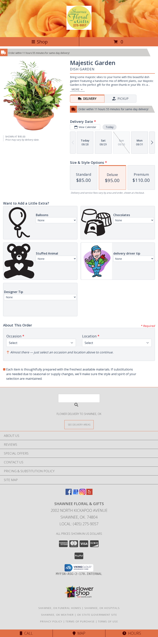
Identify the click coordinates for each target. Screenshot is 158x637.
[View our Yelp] (89, 493)
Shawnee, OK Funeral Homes (59, 608)
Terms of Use (108, 621)
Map (80, 633)
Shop (42, 41)
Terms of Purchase (80, 621)
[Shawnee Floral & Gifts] (79, 27)
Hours (133, 633)
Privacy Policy (51, 621)
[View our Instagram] (82, 493)
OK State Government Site (97, 614)
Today (109, 127)
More (75, 89)
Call (27, 633)
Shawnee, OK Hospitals (102, 608)
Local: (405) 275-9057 (79, 523)
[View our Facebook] (69, 493)
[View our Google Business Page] (75, 493)
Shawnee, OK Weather (57, 614)
